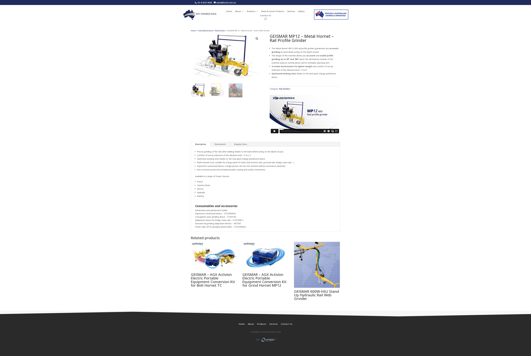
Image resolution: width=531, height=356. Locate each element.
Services (291, 11)
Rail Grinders (220, 30)
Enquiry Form (240, 144)
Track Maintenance (205, 30)
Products (251, 11)
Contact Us (265, 16)
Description (200, 144)
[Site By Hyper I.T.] (265, 340)
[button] (256, 38)
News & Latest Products (272, 11)
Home (229, 11)
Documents (220, 144)
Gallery (301, 11)
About (238, 11)
